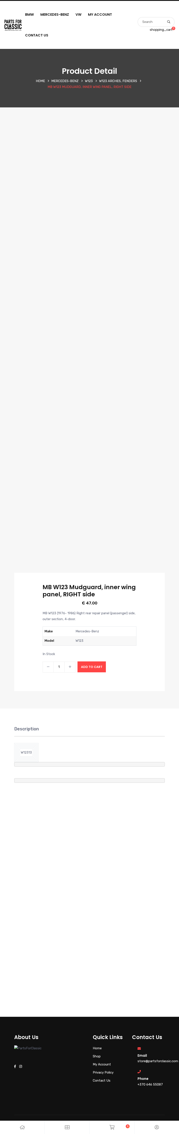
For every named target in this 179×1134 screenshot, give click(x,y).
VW (78, 14)
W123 (89, 81)
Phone (143, 1078)
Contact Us (36, 35)
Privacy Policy (103, 1072)
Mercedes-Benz (54, 14)
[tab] (26, 731)
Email (142, 1055)
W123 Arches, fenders (118, 81)
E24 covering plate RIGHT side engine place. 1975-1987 (134, 826)
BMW (29, 14)
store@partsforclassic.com (158, 1061)
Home (40, 81)
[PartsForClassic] (13, 25)
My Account (100, 14)
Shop (97, 1056)
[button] (6, 911)
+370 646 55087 (150, 1084)
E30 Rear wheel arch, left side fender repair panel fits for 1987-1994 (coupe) (45, 826)
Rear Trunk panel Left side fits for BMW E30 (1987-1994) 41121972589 (45, 929)
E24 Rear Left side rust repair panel (134, 921)
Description (26, 728)
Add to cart (91, 667)
